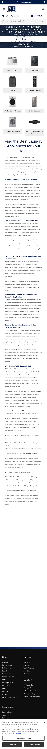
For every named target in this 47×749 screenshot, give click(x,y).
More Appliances (8, 682)
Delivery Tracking (29, 694)
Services (26, 665)
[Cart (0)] (43, 9)
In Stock (5, 691)
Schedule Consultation (31, 691)
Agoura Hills (6, 715)
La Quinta (5, 718)
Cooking (5, 662)
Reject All (12, 745)
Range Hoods (7, 665)
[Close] (44, 722)
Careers (26, 674)
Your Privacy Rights (23, 738)
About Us (27, 671)
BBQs (4, 680)
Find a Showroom (24, 2)
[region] (23, 734)
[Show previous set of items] (2, 2)
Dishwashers (6, 674)
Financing (27, 662)
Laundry (5, 671)
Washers (8, 179)
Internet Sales (7, 712)
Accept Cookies (34, 745)
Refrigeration (6, 668)
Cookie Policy (20, 733)
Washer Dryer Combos (13, 294)
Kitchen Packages (8, 677)
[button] (4, 9)
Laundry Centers (11, 256)
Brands (4, 688)
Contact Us (27, 688)
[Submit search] (42, 21)
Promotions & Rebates (10, 697)
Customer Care (29, 685)
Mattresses (6, 685)
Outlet (4, 694)
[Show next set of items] (44, 2)
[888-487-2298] (36, 9)
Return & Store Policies (32, 697)
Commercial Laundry (13, 325)
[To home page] (11, 9)
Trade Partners (29, 668)
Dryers (7, 220)
